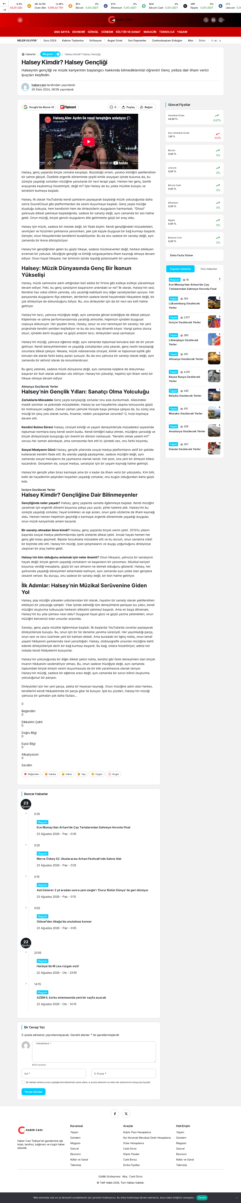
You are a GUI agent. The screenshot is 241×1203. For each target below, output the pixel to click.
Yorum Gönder (34, 1091)
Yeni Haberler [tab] (208, 268)
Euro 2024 (50, 40)
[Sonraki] (4, 9)
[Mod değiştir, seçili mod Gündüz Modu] (20, 20)
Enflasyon (95, 40)
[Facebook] (115, 1114)
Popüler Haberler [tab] (180, 268)
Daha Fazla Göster (181, 255)
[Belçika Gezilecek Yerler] (194, 395)
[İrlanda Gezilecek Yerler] (194, 448)
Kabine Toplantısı (73, 40)
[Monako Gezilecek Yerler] (194, 413)
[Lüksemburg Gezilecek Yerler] (194, 303)
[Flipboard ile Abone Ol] (68, 107)
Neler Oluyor (27, 40)
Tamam (202, 1197)
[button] (213, 20)
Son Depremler (137, 40)
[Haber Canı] (120, 19)
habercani (39, 85)
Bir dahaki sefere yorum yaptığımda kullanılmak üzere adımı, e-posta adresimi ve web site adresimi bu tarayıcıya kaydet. (88, 1082)
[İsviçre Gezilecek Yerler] (194, 321)
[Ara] (206, 20)
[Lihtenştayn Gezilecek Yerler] (194, 340)
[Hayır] (236, 1197)
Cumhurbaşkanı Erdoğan (167, 40)
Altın (190, 40)
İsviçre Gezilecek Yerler (38, 490)
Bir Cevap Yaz (34, 1027)
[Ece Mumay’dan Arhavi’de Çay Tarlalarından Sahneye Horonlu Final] (194, 284)
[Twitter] (126, 1114)
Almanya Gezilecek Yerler (40, 386)
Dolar (202, 40)
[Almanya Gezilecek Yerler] (194, 358)
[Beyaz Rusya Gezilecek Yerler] (194, 376)
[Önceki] (4, 3)
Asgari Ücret (114, 40)
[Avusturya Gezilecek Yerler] (194, 430)
